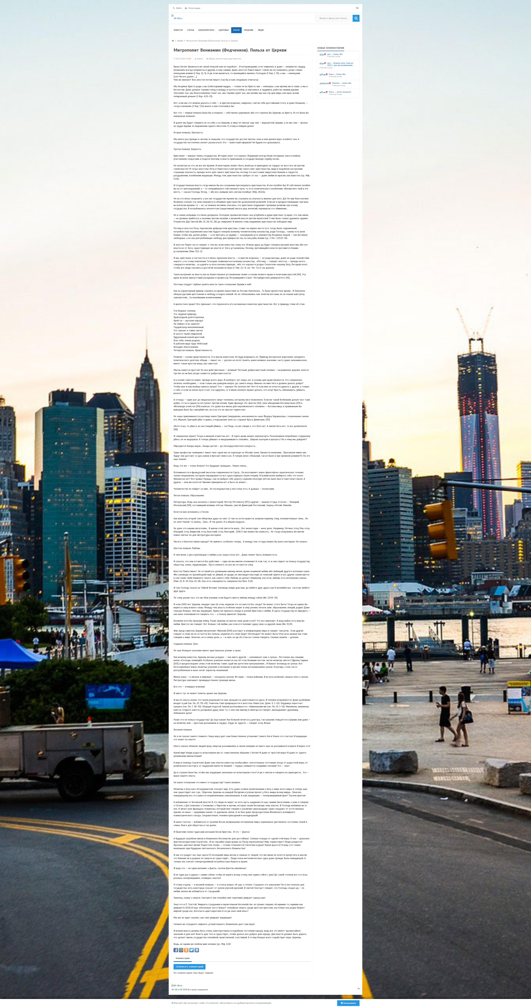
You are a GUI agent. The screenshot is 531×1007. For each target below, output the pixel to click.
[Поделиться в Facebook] (176, 950)
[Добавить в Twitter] (191, 950)
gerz (329, 54)
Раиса (331, 74)
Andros (200, 58)
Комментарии (183, 958)
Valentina (335, 83)
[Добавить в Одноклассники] (186, 950)
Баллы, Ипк (338, 54)
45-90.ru (175, 989)
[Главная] (172, 41)
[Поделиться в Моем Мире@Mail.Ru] (181, 950)
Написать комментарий (190, 966)
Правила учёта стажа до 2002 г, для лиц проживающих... (340, 64)
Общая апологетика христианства (225, 58)
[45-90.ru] (176, 18)
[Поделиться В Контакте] (197, 950)
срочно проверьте (344, 92)
